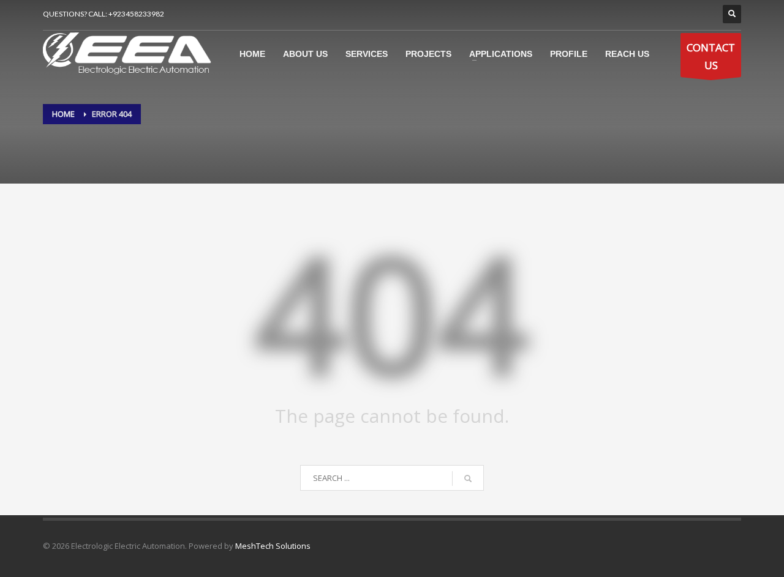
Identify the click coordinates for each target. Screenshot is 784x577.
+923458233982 (136, 13)
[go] (468, 478)
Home (63, 113)
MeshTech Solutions (273, 545)
